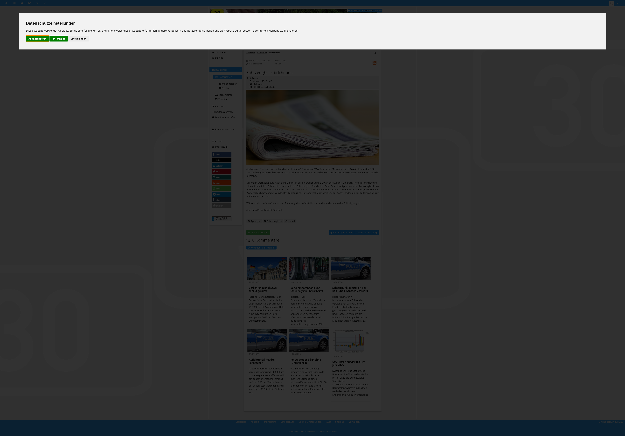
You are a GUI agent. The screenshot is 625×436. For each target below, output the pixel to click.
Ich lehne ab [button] (58, 38)
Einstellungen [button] (78, 38)
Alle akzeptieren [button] (37, 38)
